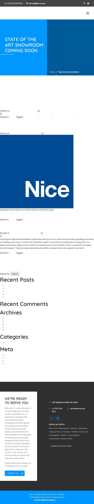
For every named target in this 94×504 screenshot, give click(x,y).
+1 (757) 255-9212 (15, 3)
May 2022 (9, 318)
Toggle (87, 13)
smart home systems (75, 219)
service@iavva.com (37, 3)
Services (53, 494)
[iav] (10, 13)
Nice (9, 120)
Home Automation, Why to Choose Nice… (17, 228)
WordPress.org (11, 363)
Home (52, 72)
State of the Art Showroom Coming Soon (17, 106)
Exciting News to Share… (10, 129)
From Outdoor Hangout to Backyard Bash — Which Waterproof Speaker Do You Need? (41, 285)
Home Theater (46, 117)
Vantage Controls (48, 120)
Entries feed (10, 358)
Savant (15, 120)
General (12, 117)
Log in (7, 355)
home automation (31, 117)
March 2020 (10, 330)
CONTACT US (12, 473)
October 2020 (11, 327)
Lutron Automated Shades (64, 117)
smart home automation (29, 120)
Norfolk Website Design (44, 500)
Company (61, 494)
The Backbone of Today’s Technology (20, 297)
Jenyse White (46, 111)
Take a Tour (45, 494)
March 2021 (10, 321)
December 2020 (11, 324)
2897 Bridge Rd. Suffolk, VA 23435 (65, 402)
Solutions (37, 494)
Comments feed (11, 361)
